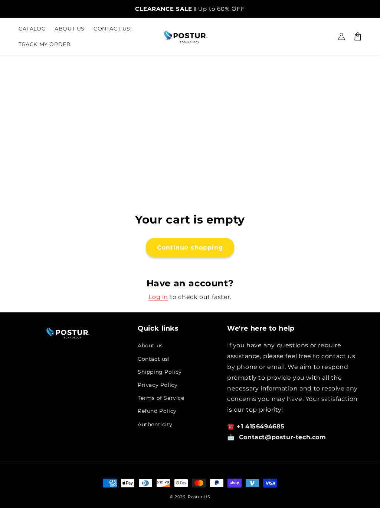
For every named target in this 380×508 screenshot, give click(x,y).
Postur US (199, 496)
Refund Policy (157, 411)
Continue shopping (190, 247)
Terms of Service (161, 398)
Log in (158, 296)
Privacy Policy (157, 385)
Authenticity (155, 424)
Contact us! (154, 359)
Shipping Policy (160, 372)
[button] (358, 36)
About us (150, 345)
